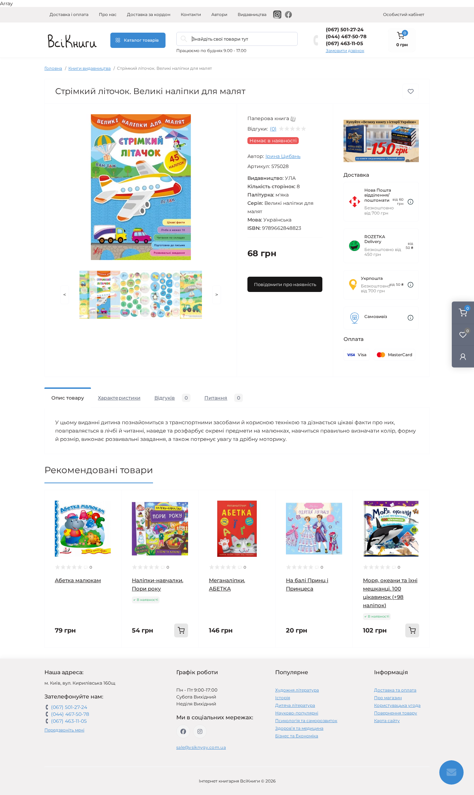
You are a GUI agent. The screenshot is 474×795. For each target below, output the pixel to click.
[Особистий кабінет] (463, 356)
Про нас (108, 14)
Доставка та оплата (395, 690)
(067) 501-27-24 (345, 29)
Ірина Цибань (283, 156)
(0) (273, 128)
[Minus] (135, 658)
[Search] (184, 39)
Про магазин (388, 697)
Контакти (191, 14)
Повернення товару (395, 713)
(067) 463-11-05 (344, 43)
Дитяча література (295, 705)
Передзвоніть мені (64, 730)
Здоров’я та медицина (299, 728)
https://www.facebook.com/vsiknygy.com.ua (183, 731)
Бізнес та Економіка (296, 735)
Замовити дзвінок (345, 50)
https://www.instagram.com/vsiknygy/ (200, 731)
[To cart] (181, 630)
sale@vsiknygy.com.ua (201, 747)
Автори (219, 14)
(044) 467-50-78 (346, 36)
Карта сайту (387, 720)
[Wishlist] (111, 514)
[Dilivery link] (410, 202)
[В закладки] (411, 91)
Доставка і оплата (69, 14)
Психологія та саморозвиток (306, 720)
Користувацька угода (397, 705)
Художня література (297, 690)
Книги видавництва (89, 68)
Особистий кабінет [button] (403, 14)
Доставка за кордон (148, 14)
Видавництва (252, 14)
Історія (282, 697)
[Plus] (184, 658)
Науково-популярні (296, 713)
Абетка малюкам (78, 580)
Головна (53, 68)
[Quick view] (111, 500)
